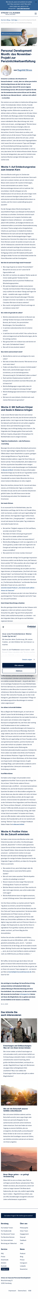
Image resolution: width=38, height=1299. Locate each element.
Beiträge (14, 20)
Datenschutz (22, 1291)
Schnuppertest (25, 994)
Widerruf (5, 1269)
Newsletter (24, 1269)
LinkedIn (23, 1266)
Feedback (23, 1240)
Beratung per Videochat (9, 1243)
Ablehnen (19, 671)
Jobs (21, 1243)
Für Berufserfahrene (7, 1237)
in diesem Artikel (18, 824)
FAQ (2, 1253)
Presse (22, 1260)
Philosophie (24, 1228)
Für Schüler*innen (7, 1228)
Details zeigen (27, 659)
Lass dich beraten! (23, 8)
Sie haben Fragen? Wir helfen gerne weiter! (18, 1216)
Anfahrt (3, 1263)
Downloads (4, 1260)
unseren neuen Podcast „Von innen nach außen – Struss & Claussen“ (18, 589)
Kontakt (4, 1266)
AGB (29, 1291)
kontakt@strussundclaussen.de (20, 972)
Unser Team (24, 1231)
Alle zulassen (19, 665)
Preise (3, 1257)
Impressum (12, 1291)
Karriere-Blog (5, 20)
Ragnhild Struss (24, 70)
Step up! (22, 1237)
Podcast (22, 1253)
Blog (21, 1257)
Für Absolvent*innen (8, 1234)
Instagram (23, 1263)
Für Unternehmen (7, 1240)
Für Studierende (6, 1231)
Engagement (24, 1234)
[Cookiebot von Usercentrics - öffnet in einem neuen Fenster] (27, 627)
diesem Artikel (8, 470)
